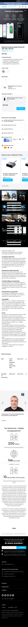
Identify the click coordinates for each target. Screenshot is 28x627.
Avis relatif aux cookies (17, 616)
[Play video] (14, 195)
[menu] (25, 7)
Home (3, 533)
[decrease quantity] (3, 80)
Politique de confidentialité (7, 614)
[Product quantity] (6, 80)
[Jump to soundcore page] (11, 607)
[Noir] (3, 71)
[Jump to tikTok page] (13, 595)
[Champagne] (8, 71)
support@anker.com (9, 564)
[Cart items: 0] (22, 7)
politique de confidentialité (17, 551)
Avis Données (4, 617)
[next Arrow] (25, 403)
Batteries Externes (9, 533)
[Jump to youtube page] (8, 595)
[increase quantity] (8, 80)
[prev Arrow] (2, 403)
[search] (20, 7)
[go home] (9, 7)
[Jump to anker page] (6, 605)
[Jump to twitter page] (5, 595)
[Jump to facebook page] (3, 595)
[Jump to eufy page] (17, 607)
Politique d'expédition (6, 612)
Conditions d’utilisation (18, 614)
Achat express (7, 180)
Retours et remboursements (17, 612)
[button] (21, 108)
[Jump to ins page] (10, 595)
